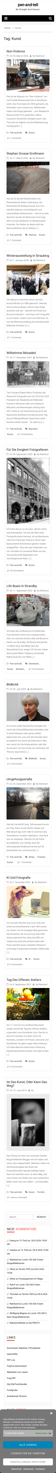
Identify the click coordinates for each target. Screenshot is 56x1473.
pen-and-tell (28, 4)
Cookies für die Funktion (28, 1453)
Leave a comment (18, 1197)
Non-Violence (16, 51)
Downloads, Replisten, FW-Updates (23, 1348)
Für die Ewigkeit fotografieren (27, 449)
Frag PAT (11, 1378)
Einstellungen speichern (28, 1462)
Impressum (40, 1469)
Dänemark (34, 663)
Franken (41, 857)
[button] (51, 1413)
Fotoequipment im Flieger (31, 1278)
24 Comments (17, 570)
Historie (32, 235)
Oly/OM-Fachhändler (17, 1384)
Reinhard (40, 56)
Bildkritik (13, 684)
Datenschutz (16, 1469)
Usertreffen (12, 1354)
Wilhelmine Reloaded (21, 353)
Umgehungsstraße (19, 779)
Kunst (31, 132)
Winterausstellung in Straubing (28, 255)
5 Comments (26, 434)
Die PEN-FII (34, 1323)
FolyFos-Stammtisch (17, 1366)
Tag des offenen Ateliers (24, 980)
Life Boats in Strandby (22, 586)
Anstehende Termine (16, 1396)
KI (30, 959)
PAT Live (11, 1360)
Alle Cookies (28, 1444)
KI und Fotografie (18, 877)
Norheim (20, 669)
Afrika (31, 857)
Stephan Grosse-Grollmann (25, 153)
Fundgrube (12, 1390)
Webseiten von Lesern (17, 1372)
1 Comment (15, 138)
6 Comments (16, 964)
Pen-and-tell (15, 132)
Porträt (40, 1192)
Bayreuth (33, 429)
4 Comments (16, 764)
